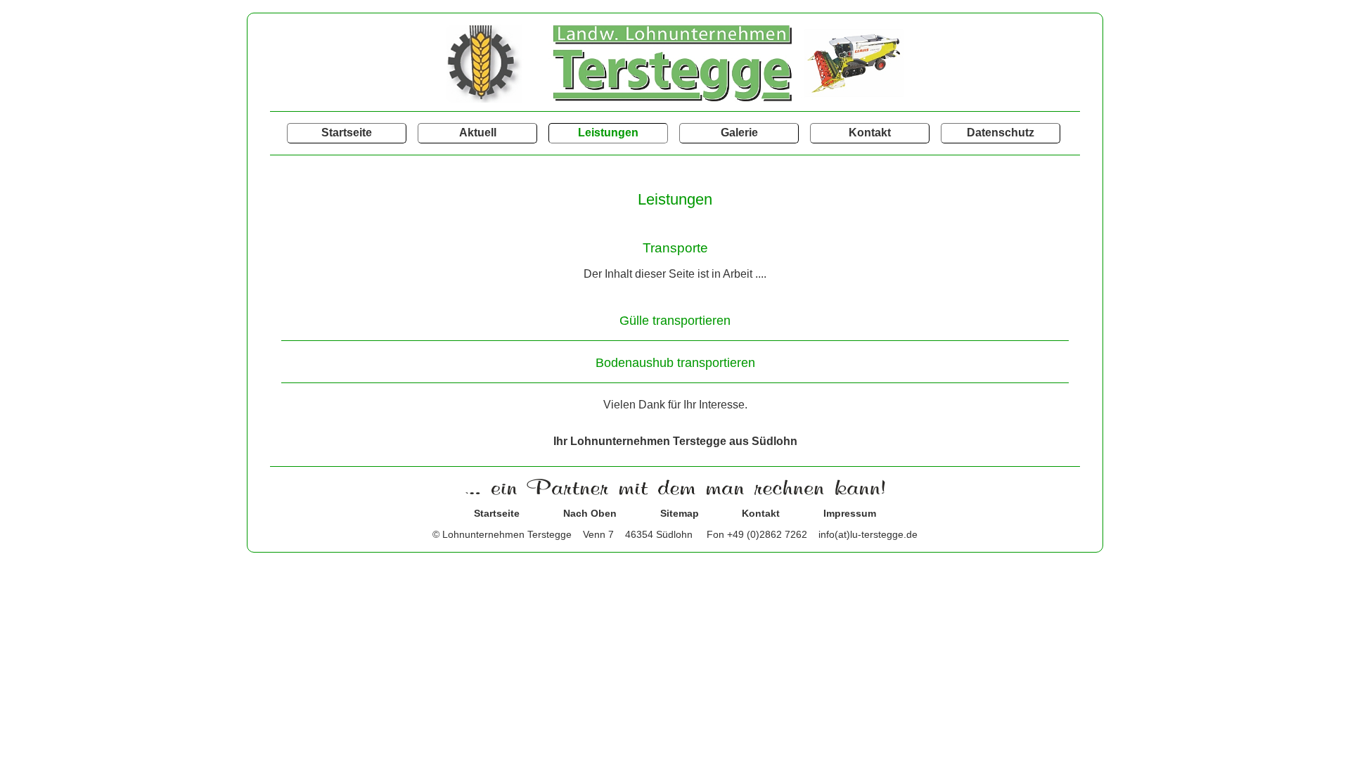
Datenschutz (1000, 133)
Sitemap (679, 513)
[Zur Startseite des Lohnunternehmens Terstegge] (675, 99)
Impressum (849, 513)
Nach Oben (590, 513)
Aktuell (477, 133)
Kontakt (870, 133)
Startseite (346, 133)
